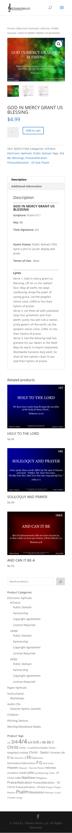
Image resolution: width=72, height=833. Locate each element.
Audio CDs (14, 704)
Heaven (12, 767)
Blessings (18, 158)
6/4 (30, 742)
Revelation (37, 792)
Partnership (20, 613)
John (31, 772)
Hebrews (50, 768)
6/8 (36, 742)
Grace (51, 763)
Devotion (19, 757)
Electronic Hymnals (27, 28)
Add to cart (33, 130)
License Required (24, 625)
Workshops (17, 698)
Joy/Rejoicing (41, 772)
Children (12, 714)
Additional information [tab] (26, 186)
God (45, 763)
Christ (12, 747)
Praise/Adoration (36, 158)
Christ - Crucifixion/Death (33, 747)
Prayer (49, 787)
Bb (9, 158)
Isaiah (23, 773)
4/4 (62, 153)
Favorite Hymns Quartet (25, 708)
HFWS (13, 659)
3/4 (14, 742)
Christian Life (57, 752)
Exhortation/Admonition (21, 763)
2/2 (8, 742)
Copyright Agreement (27, 619)
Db (12, 758)
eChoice (45, 28)
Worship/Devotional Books (24, 726)
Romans (49, 792)
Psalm (45, 162)
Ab (44, 742)
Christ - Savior (39, 752)
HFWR (14, 631)
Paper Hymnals (17, 687)
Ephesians (37, 758)
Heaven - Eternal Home (31, 768)
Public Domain (42, 153)
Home (10, 28)
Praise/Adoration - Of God (23, 162)
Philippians (41, 777)
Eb (29, 757)
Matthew (28, 777)
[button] (58, 44)
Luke (18, 778)
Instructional (15, 693)
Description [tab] (18, 179)
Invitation (12, 773)
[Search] (60, 581)
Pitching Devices (17, 720)
